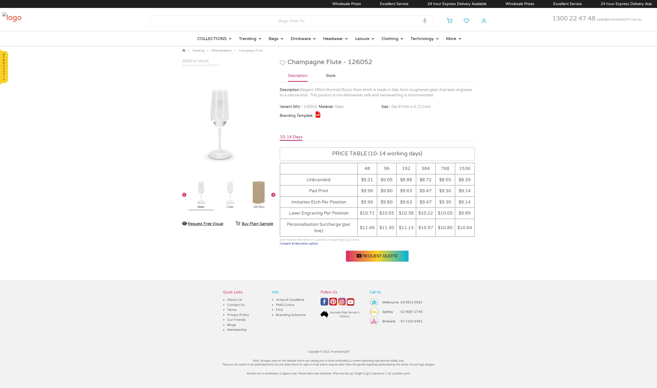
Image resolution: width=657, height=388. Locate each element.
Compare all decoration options (299, 243)
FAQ (279, 310)
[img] (318, 114)
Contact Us (236, 305)
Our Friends (236, 320)
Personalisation (221, 50)
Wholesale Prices (336, 4)
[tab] (297, 78)
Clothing (390, 38)
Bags (273, 38)
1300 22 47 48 (573, 18)
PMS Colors (285, 305)
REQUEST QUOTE (379, 256)
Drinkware (301, 38)
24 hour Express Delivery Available (446, 4)
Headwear (333, 38)
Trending (247, 38)
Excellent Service (384, 4)
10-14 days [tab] (291, 136)
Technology (422, 38)
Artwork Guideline (290, 300)
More (451, 38)
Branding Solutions (291, 315)
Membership (237, 330)
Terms (232, 310)
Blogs (231, 325)
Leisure (362, 38)
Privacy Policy (238, 315)
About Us (234, 300)
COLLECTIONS (212, 38)
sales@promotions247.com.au (619, 19)
